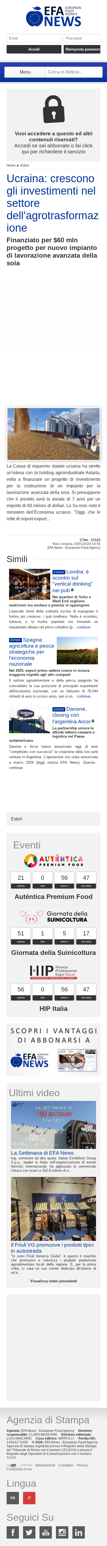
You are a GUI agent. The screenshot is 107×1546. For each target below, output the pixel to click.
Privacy (82, 1465)
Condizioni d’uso (19, 1469)
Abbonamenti (45, 1465)
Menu (25, 72)
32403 (11, 1458)
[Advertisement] (53, 347)
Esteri (25, 165)
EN (12, 1498)
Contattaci (66, 1465)
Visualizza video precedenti (53, 1281)
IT (29, 1498)
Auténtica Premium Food (54, 896)
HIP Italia (53, 1008)
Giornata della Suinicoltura (53, 952)
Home (11, 165)
